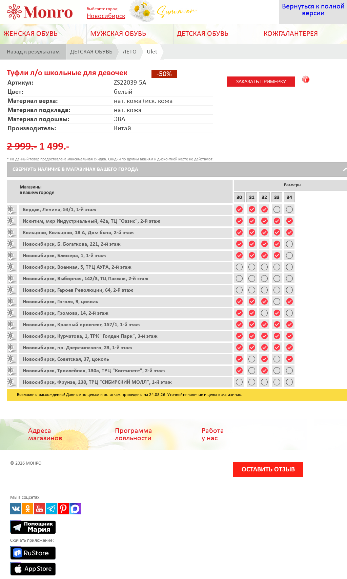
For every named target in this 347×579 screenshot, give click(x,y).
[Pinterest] (63, 508)
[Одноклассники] (27, 508)
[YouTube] (39, 508)
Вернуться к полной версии (313, 10)
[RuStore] (15, 551)
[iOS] (15, 568)
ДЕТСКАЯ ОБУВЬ (202, 34)
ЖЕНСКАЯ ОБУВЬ (30, 34)
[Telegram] (51, 508)
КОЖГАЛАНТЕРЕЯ (291, 34)
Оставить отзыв (268, 469)
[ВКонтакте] (15, 508)
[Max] (75, 508)
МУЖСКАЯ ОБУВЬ (118, 34)
